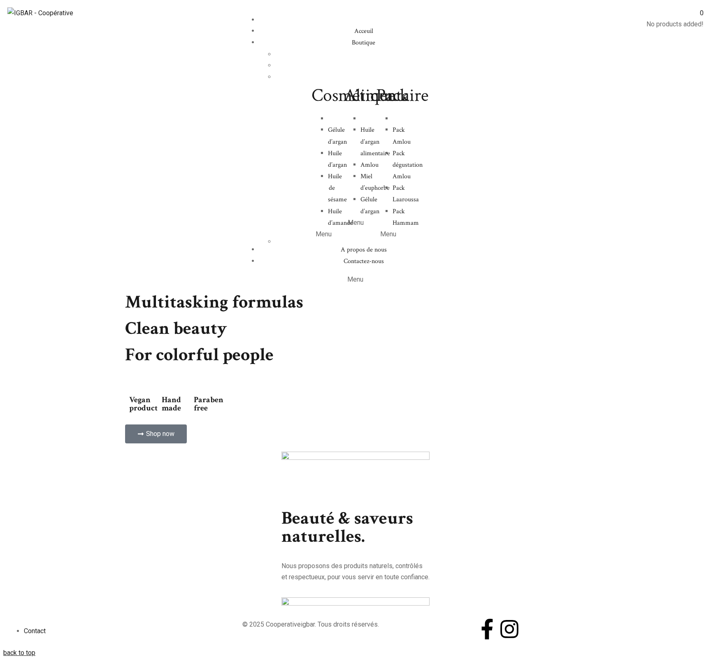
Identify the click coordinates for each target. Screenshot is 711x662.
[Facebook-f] (487, 629)
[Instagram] (509, 629)
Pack (392, 95)
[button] (156, 433)
